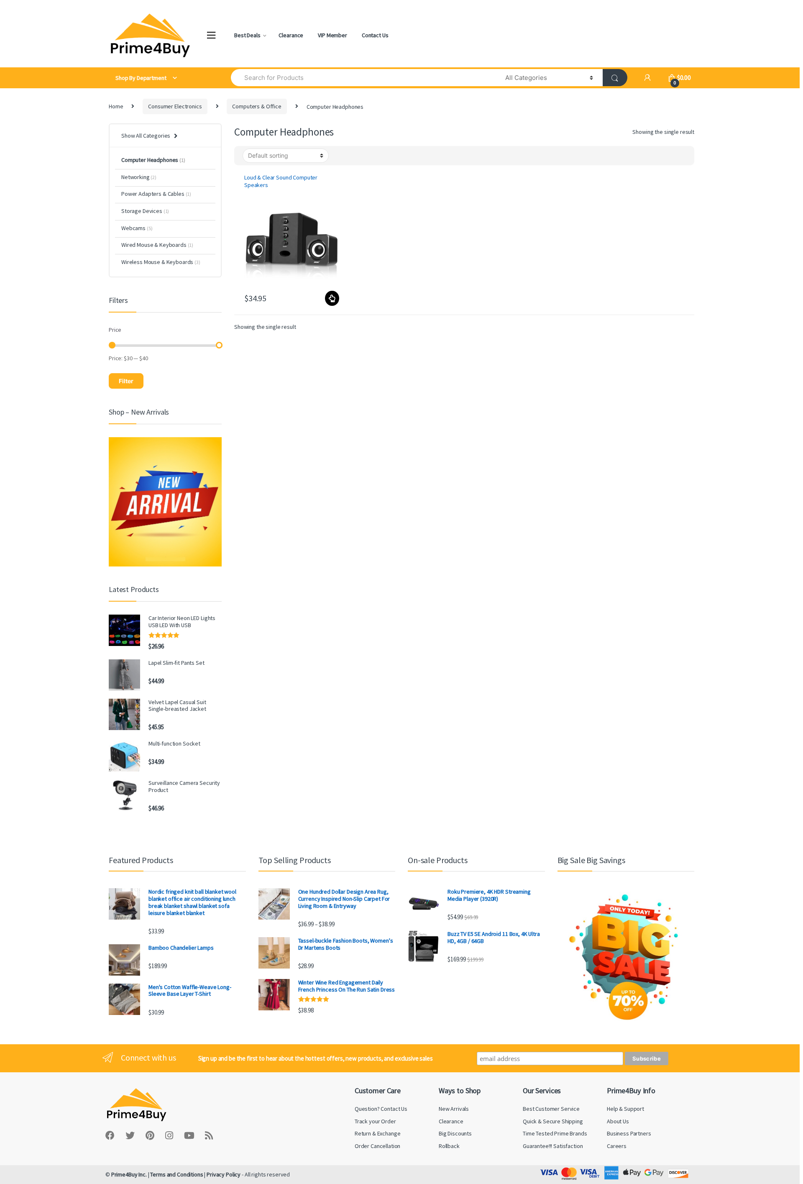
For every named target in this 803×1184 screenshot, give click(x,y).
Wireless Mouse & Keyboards (160, 262)
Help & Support (625, 1108)
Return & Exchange (378, 1133)
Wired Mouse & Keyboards (157, 245)
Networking (138, 177)
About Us (618, 1121)
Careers (617, 1146)
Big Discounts (455, 1133)
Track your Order (375, 1121)
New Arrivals (454, 1108)
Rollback (449, 1146)
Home (116, 106)
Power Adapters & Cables (156, 193)
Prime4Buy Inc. (129, 1174)
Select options (331, 298)
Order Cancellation (377, 1146)
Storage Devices (145, 211)
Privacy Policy (223, 1174)
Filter (126, 380)
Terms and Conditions (176, 1174)
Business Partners (629, 1133)
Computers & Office (256, 106)
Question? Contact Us (381, 1108)
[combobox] (363, 77)
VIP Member (332, 35)
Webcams (136, 228)
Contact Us (375, 35)
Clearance (291, 35)
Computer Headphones (153, 160)
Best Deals (247, 35)
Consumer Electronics (175, 106)
